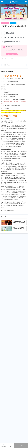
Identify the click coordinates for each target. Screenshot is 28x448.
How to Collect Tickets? (12, 54)
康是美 (12, 59)
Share (24, 5)
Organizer (3, 446)
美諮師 (6, 59)
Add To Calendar (8, 39)
